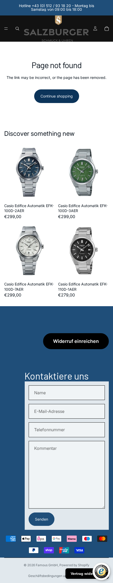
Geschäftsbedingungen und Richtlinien (56, 576)
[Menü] (6, 29)
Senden (41, 519)
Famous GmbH (47, 565)
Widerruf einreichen (76, 341)
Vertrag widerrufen (87, 573)
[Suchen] (17, 28)
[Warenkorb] (106, 28)
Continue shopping (56, 96)
